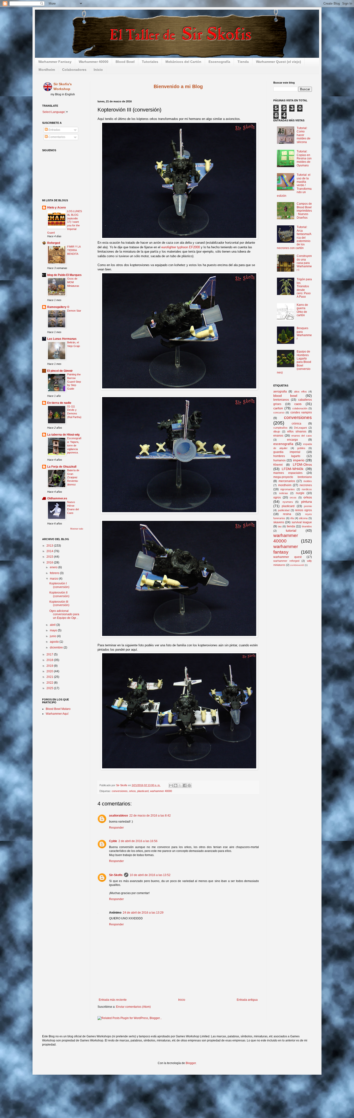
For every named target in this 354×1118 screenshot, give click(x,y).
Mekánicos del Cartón (183, 62)
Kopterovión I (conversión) (59, 585)
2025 (50, 688)
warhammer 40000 (161, 791)
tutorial (291, 530)
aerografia (280, 391)
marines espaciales (287, 473)
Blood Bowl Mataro (58, 709)
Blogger (191, 1063)
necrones (306, 485)
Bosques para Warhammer (304, 333)
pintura (306, 501)
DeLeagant (300, 427)
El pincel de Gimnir (60, 371)
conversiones (120, 791)
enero (54, 567)
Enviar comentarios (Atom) (133, 1006)
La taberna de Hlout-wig (63, 434)
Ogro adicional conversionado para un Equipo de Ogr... (64, 614)
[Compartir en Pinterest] (189, 785)
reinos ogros (303, 510)
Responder (116, 827)
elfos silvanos (296, 431)
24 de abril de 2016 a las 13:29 (143, 912)
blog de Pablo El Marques (64, 275)
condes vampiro (301, 412)
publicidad (283, 510)
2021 (50, 677)
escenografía (283, 444)
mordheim (284, 485)
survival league (302, 522)
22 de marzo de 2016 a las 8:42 (150, 815)
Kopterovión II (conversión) (59, 594)
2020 (50, 671)
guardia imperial (286, 452)
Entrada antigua (247, 999)
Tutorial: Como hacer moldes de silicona (303, 135)
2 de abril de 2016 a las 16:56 (137, 841)
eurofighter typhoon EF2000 (180, 247)
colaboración (299, 408)
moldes (307, 481)
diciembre (57, 647)
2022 (50, 682)
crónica (296, 423)
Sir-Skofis (116, 875)
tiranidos (307, 526)
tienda (291, 526)
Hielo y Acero (56, 207)
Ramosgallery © (58, 307)
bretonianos (281, 399)
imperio (298, 460)
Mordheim (47, 70)
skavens (278, 522)
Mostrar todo (76, 529)
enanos (278, 435)
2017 (50, 654)
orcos (293, 497)
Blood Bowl (125, 62)
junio (53, 636)
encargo (292, 439)
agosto (54, 641)
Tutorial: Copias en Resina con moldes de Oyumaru (304, 158)
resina (287, 514)
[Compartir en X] (180, 785)
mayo (54, 630)
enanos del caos (301, 435)
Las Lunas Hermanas (62, 338)
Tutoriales (150, 62)
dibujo (276, 431)
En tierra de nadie (59, 403)
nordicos (307, 489)
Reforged (53, 243)
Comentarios (56, 137)
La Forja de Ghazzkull (61, 466)
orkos (132, 791)
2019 (50, 665)
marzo (54, 578)
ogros (277, 497)
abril (53, 625)
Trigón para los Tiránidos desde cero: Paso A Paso (304, 288)
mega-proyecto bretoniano (292, 477)
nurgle (300, 493)
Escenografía (219, 62)
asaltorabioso (118, 815)
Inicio (98, 70)
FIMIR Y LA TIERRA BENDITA (73, 250)
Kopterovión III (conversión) (59, 603)
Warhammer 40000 (93, 62)
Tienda (243, 62)
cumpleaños (280, 427)
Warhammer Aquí (57, 713)
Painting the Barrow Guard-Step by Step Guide (74, 381)
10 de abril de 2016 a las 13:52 (150, 875)
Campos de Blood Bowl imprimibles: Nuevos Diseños (304, 210)
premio (308, 506)
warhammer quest (287, 557)
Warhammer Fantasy (55, 62)
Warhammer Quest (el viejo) (278, 62)
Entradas (54, 129)
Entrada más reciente (113, 999)
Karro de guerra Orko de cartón (302, 310)
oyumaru (287, 501)
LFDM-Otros (302, 464)
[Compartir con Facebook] (184, 785)
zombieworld (297, 565)
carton (278, 408)
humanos (279, 460)
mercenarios (287, 481)
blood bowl (285, 396)
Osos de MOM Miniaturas (73, 282)
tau (280, 526)
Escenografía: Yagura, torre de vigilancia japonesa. (74, 445)
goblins (301, 448)
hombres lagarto (286, 456)
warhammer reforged (286, 560)
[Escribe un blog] (175, 785)
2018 (50, 660)
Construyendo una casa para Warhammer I (304, 263)
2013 (50, 545)
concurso (278, 412)
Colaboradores (74, 70)
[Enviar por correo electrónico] (171, 785)
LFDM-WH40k (292, 469)
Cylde (113, 841)
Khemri (278, 464)
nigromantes (287, 489)
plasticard (143, 791)
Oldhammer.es (57, 498)
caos (298, 404)
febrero (55, 573)
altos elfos (300, 391)
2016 (50, 562)
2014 (50, 551)
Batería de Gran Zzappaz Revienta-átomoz (73, 477)
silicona (303, 518)
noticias (283, 493)
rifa (292, 518)
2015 (50, 556)
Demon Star (74, 310)
